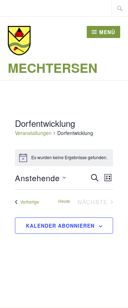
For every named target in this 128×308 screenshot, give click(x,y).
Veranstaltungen (33, 133)
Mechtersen (52, 67)
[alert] (64, 157)
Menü (107, 32)
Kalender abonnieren (60, 225)
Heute (64, 201)
